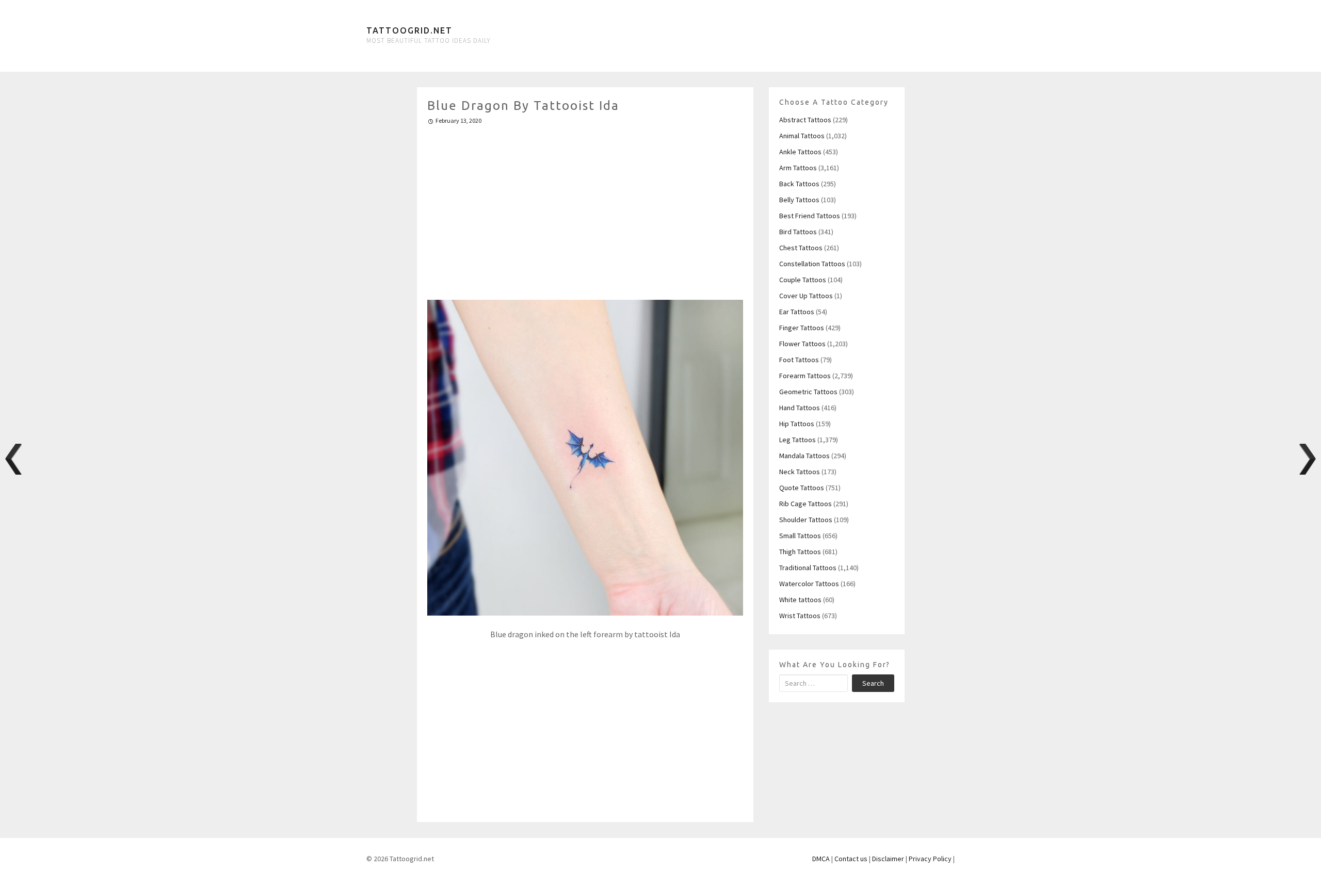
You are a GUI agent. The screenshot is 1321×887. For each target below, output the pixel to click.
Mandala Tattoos (804, 455)
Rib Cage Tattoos (805, 503)
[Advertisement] (585, 208)
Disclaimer (888, 858)
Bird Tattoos (798, 231)
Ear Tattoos (796, 311)
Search (873, 683)
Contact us (850, 858)
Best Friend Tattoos (809, 215)
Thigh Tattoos (800, 551)
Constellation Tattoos (812, 263)
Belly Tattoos (799, 199)
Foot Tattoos (799, 359)
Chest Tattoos (801, 247)
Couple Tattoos (802, 279)
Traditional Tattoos (807, 567)
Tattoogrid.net (409, 30)
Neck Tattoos (799, 471)
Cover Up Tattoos (806, 295)
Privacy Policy (930, 858)
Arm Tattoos (798, 167)
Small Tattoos (800, 535)
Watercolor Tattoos (809, 583)
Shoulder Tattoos (805, 519)
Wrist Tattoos (799, 615)
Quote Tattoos (801, 487)
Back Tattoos (799, 183)
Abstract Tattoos (805, 119)
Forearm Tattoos (805, 375)
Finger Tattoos (801, 327)
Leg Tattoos (797, 439)
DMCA (821, 858)
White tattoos (800, 599)
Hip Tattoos (796, 423)
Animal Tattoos (802, 135)
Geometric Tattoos (808, 391)
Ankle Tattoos (800, 151)
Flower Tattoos (802, 343)
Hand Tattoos (799, 407)
